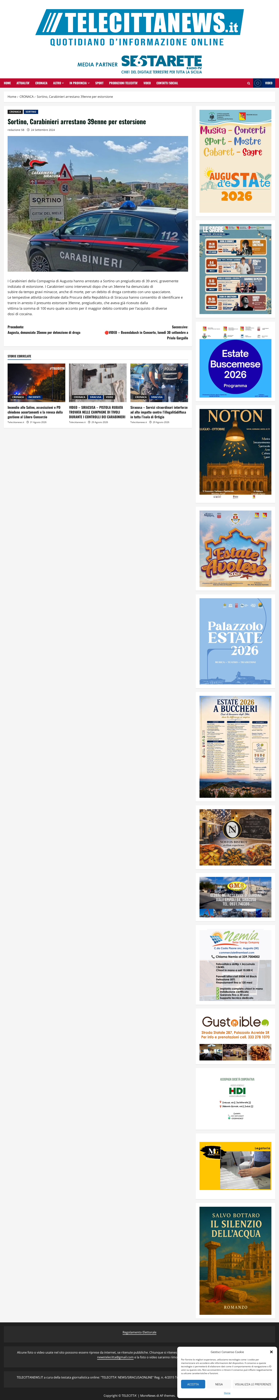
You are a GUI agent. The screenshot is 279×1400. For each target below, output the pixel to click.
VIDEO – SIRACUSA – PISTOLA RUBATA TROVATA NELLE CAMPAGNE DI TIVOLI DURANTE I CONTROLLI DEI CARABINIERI (97, 412)
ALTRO (57, 83)
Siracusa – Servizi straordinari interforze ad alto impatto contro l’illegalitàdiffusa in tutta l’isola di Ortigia (159, 412)
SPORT (99, 83)
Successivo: (146, 332)
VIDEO (147, 83)
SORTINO (31, 111)
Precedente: (44, 329)
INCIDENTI (34, 397)
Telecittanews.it (16, 422)
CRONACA (41, 83)
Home (227, 1392)
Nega (219, 1384)
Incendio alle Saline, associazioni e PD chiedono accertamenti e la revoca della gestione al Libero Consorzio (35, 412)
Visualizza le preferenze (253, 1384)
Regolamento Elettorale (139, 1332)
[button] (271, 1352)
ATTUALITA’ (23, 83)
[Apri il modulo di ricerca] (248, 83)
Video (268, 83)
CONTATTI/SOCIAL (167, 83)
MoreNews (148, 1396)
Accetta (193, 1384)
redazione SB (16, 130)
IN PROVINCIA (78, 83)
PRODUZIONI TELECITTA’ (123, 83)
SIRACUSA (95, 397)
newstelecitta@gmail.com (115, 1357)
